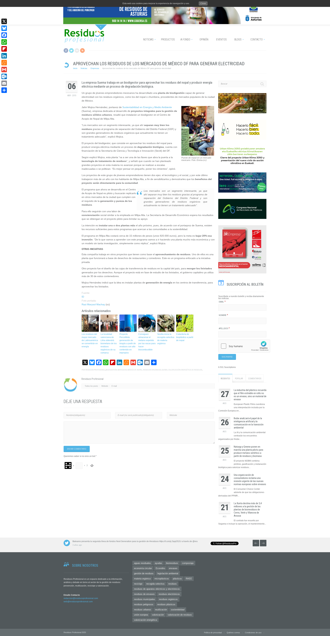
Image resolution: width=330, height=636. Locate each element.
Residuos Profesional (95, 370)
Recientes (225, 378)
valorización (158, 614)
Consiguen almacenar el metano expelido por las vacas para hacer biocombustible (147, 342)
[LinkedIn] (4, 55)
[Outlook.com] (4, 76)
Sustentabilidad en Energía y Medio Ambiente (147, 107)
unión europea (141, 614)
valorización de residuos (180, 614)
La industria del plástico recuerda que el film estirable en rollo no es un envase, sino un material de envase (250, 395)
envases (173, 568)
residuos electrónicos (169, 594)
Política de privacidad (213, 633)
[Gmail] (4, 69)
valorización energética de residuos (185, 370)
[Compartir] (4, 90)
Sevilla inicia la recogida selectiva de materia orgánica (165, 339)
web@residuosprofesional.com (78, 601)
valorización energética (145, 620)
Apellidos (224, 328)
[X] (4, 21)
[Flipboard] (4, 48)
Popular (239, 378)
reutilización (161, 609)
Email (222, 302)
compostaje (188, 563)
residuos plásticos (166, 604)
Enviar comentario (76, 449)
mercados (122, 370)
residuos (172, 583)
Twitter (71, 50)
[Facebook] (4, 35)
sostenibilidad (177, 609)
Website (104, 386)
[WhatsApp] (4, 42)
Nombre (223, 315)
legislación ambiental (167, 573)
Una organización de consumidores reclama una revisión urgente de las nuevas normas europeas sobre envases (250, 479)
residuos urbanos (142, 609)
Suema (165, 370)
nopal (139, 370)
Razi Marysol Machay (93, 304)
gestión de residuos (143, 573)
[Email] (4, 83)
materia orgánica (142, 578)
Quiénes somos (233, 633)
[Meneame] (4, 62)
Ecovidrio (160, 568)
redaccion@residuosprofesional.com (81, 598)
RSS (82, 50)
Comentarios (254, 378)
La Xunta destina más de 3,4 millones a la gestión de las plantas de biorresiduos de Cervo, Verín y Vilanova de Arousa (248, 509)
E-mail (114, 386)
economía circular (143, 568)
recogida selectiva (155, 583)
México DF (132, 370)
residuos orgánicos (152, 370)
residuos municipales (144, 599)
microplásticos (162, 578)
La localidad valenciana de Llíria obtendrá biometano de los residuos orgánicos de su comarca (109, 343)
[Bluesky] (4, 28)
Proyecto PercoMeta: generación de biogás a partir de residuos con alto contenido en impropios (127, 343)
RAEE (189, 578)
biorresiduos (172, 563)
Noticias (84, 68)
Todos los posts (91, 386)
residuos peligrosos (143, 604)
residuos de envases (144, 594)
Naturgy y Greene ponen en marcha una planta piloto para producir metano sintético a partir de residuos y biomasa (248, 451)
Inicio (75, 68)
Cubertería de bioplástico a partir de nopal (184, 337)
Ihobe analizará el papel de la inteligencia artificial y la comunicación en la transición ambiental (248, 423)
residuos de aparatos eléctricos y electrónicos (157, 589)
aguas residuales (142, 563)
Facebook (66, 50)
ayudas (158, 563)
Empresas (95, 68)
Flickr (77, 50)
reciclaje (138, 583)
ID (83, 296)
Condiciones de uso (253, 633)
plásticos (177, 578)
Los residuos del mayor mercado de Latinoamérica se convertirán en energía (90, 340)
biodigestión (111, 370)
